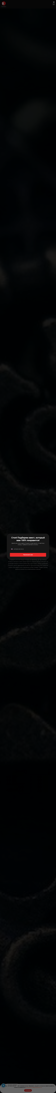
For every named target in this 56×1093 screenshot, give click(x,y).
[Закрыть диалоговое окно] (53, 2)
